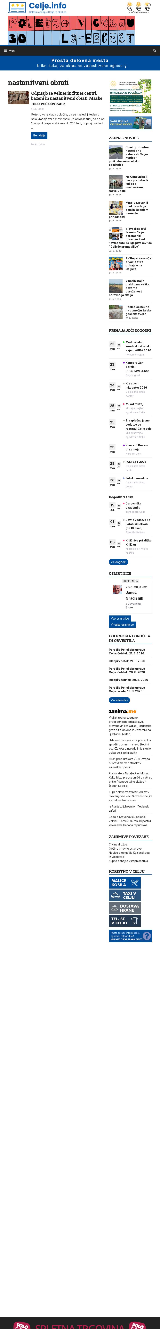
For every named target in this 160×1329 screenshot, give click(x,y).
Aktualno (40, 144)
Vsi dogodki (118, 562)
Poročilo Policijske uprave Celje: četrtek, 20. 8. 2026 (127, 670)
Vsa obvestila (119, 700)
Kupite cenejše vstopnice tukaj (128, 861)
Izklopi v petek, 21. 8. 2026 (127, 661)
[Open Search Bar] (154, 51)
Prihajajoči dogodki (130, 330)
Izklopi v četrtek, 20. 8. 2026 (128, 679)
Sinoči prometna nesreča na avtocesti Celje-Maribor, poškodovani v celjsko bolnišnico (129, 156)
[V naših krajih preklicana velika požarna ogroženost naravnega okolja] (116, 286)
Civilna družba (118, 844)
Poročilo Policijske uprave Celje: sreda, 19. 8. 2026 (127, 689)
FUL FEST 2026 (136, 461)
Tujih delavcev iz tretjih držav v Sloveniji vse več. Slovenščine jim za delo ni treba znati (130, 796)
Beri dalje (39, 135)
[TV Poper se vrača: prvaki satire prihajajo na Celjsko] (116, 263)
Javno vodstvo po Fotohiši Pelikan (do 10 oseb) (138, 524)
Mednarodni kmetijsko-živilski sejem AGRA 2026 (138, 346)
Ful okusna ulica (137, 478)
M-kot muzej (134, 404)
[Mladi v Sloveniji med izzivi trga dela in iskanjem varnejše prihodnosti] (116, 208)
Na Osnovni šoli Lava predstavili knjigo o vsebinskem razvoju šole (128, 184)
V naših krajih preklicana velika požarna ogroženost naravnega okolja (129, 288)
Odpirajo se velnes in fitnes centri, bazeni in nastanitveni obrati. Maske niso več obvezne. (66, 98)
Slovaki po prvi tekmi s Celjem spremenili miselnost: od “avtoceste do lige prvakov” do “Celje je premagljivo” (130, 237)
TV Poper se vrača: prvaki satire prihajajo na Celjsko (139, 264)
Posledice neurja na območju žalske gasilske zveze (139, 310)
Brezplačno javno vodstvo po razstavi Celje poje (139, 424)
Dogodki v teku (121, 497)
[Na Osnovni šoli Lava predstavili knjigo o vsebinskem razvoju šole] (116, 182)
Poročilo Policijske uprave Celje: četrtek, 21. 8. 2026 (127, 651)
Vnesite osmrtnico (122, 624)
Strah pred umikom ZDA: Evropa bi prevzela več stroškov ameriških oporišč (129, 763)
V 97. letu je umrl (137, 586)
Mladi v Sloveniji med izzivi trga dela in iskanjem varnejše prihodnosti (128, 210)
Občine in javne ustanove (125, 848)
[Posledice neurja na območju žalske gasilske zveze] (116, 312)
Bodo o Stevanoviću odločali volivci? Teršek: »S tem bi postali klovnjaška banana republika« (130, 821)
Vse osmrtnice (120, 618)
